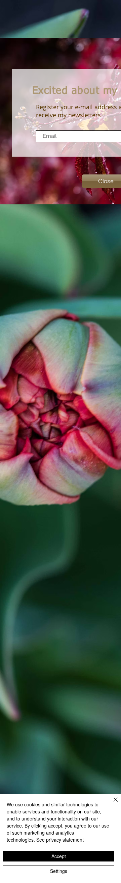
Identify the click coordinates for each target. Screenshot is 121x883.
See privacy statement (60, 839)
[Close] (112, 804)
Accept (58, 856)
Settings (58, 871)
